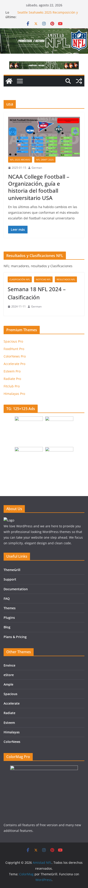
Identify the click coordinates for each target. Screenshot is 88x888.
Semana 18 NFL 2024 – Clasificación (37, 293)
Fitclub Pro (12, 386)
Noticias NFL (43, 279)
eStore (9, 675)
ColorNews (12, 741)
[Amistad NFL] (9, 81)
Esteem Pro (12, 371)
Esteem (9, 722)
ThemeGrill (12, 570)
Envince (9, 665)
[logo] (9, 520)
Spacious (10, 694)
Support (10, 579)
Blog (7, 627)
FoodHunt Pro (14, 349)
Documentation (16, 589)
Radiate (9, 713)
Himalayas (12, 732)
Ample (8, 684)
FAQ (7, 598)
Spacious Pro (13, 341)
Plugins (9, 617)
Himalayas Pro (14, 393)
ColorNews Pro (15, 356)
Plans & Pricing (15, 637)
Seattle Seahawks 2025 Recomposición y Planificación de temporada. (47, 14)
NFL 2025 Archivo (20, 159)
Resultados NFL (66, 279)
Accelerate (12, 703)
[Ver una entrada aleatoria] (79, 81)
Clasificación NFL (19, 279)
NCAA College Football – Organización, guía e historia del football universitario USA (38, 187)
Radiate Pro (12, 379)
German (37, 168)
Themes (10, 608)
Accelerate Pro (14, 364)
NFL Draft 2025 (45, 159)
